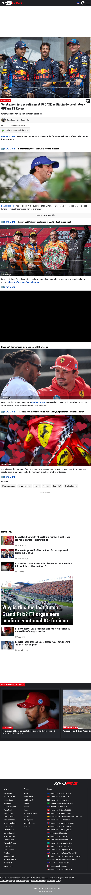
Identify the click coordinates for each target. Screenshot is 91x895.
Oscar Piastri (8, 803)
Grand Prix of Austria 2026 (60, 820)
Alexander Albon (10, 823)
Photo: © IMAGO (6, 96)
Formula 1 (57, 486)
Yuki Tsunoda (8, 853)
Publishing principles (7, 881)
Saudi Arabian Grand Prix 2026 (61, 803)
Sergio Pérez (8, 866)
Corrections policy (22, 881)
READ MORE (9, 149)
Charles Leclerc (38, 402)
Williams (27, 826)
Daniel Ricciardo (8, 206)
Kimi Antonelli (9, 830)
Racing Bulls (28, 820)
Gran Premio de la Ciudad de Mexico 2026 (65, 856)
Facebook (44, 878)
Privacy (58, 881)
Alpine (26, 793)
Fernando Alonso (10, 843)
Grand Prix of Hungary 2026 (60, 830)
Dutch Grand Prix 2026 (58, 833)
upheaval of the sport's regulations (23, 282)
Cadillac (27, 803)
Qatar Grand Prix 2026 (58, 866)
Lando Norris (8, 800)
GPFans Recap (5, 100)
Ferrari (21, 222)
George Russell (9, 833)
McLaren (32, 222)
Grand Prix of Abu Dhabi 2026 (61, 869)
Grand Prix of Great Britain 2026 (62, 823)
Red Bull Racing (29, 823)
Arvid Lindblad (9, 850)
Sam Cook (11, 120)
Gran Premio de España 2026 (61, 840)
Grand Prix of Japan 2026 (59, 800)
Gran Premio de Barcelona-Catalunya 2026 (66, 816)
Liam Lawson (9, 816)
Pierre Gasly (8, 810)
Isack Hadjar (8, 813)
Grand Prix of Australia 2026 (60, 793)
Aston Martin (28, 797)
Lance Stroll (8, 846)
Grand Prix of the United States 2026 (63, 853)
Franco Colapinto (10, 807)
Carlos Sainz (8, 826)
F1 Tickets (51, 881)
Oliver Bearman (9, 836)
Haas (26, 810)
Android (68, 878)
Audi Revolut (28, 800)
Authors (3, 878)
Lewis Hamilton (25, 486)
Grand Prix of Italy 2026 (59, 836)
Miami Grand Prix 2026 (58, 807)
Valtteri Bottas (9, 863)
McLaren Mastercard (31, 813)
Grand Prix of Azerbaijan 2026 (61, 843)
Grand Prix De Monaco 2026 (60, 813)
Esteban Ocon (9, 840)
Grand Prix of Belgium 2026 (60, 826)
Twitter (52, 878)
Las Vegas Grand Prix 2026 (60, 863)
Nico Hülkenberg (10, 859)
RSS (23, 878)
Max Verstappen (8, 136)
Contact (29, 878)
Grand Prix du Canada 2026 (60, 810)
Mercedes (27, 816)
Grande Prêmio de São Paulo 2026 (63, 859)
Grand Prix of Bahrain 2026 (60, 846)
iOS (73, 878)
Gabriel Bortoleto (10, 856)
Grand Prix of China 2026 (59, 797)
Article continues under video (45, 215)
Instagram (60, 878)
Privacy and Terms (14, 878)
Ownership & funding (38, 881)
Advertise (36, 878)
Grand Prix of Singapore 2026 (61, 850)
